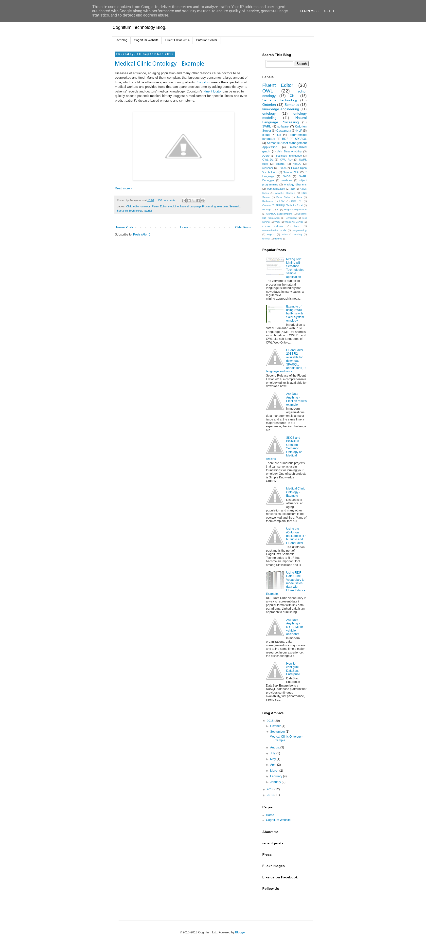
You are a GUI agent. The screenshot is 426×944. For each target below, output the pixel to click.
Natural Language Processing (198, 206)
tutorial (148, 210)
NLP (299, 130)
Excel (282, 167)
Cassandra (283, 130)
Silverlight (291, 218)
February (276, 776)
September (278, 731)
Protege (266, 209)
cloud (266, 135)
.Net (292, 188)
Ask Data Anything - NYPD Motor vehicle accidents (294, 627)
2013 (270, 795)
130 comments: (167, 200)
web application (276, 188)
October (276, 726)
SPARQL (301, 139)
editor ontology (141, 206)
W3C (277, 221)
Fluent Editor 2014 (177, 40)
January (276, 782)
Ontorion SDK (291, 172)
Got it (329, 11)
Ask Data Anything (289, 151)
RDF (285, 139)
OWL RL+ (286, 159)
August (275, 747)
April (273, 764)
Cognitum (204, 82)
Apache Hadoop (285, 193)
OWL (267, 90)
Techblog (121, 40)
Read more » (123, 188)
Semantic (234, 206)
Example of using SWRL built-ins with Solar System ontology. (295, 314)
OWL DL (267, 159)
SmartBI (280, 163)
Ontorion (269, 105)
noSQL (297, 163)
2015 (270, 721)
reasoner (222, 206)
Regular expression (295, 209)
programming (299, 230)
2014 (270, 789)
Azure (265, 155)
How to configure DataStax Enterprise (293, 669)
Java (299, 197)
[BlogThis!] (188, 200)
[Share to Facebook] (198, 200)
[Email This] (184, 200)
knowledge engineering (280, 109)
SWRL (266, 126)
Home (184, 227)
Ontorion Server (206, 40)
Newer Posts (124, 227)
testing (298, 234)
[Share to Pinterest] (202, 200)
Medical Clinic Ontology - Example (159, 63)
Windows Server (293, 221)
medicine (173, 206)
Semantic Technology (129, 210)
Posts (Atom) (141, 234)
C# (279, 135)
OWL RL (296, 201)
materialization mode (274, 230)
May (273, 759)
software (283, 126)
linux (297, 226)
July (273, 753)
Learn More (309, 11)
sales (285, 234)
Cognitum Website (146, 40)
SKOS (286, 176)
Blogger (240, 932)
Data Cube (283, 197)
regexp (271, 234)
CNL (129, 206)
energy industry (272, 226)
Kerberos (267, 201)
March (274, 770)
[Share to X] (193, 200)
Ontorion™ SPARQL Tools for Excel (282, 205)
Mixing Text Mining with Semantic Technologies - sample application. (296, 268)
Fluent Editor (212, 91)
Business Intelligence (289, 155)
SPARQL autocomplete (279, 213)
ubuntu (278, 238)
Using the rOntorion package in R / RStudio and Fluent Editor (295, 536)
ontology (269, 113)
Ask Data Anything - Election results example (296, 399)
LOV (281, 201)
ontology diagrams (295, 184)
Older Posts (243, 227)
